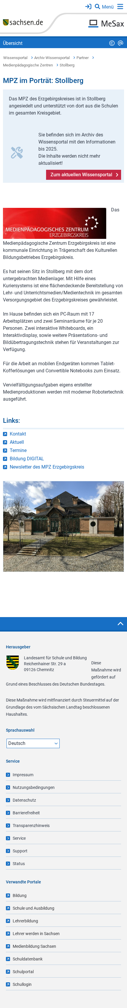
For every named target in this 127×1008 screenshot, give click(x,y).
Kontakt (18, 434)
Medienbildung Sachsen (34, 946)
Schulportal (23, 971)
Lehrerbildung (25, 921)
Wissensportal (15, 58)
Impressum (23, 774)
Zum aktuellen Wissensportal (81, 174)
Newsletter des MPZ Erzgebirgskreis (47, 467)
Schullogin (22, 984)
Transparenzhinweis (31, 825)
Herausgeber (18, 647)
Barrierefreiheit (26, 812)
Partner (82, 58)
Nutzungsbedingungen (34, 787)
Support (20, 851)
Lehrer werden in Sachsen (36, 933)
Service (19, 838)
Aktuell (17, 442)
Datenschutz (24, 800)
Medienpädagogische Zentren (28, 65)
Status (19, 863)
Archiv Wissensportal (52, 58)
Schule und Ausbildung (33, 908)
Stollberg (67, 65)
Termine (18, 450)
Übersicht (12, 43)
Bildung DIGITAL (27, 458)
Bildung (20, 895)
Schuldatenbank (28, 959)
